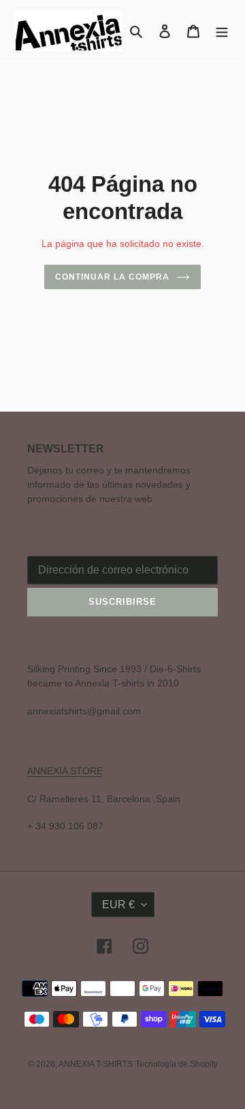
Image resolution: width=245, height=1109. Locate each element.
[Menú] (222, 31)
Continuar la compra (112, 277)
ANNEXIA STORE (65, 770)
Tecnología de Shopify (176, 1064)
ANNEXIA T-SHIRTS (96, 1064)
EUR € (118, 904)
